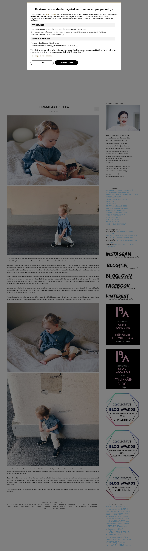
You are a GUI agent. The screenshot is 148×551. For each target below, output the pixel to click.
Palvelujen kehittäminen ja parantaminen (46, 35)
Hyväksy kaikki (66, 63)
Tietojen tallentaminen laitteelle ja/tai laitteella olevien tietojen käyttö (56, 29)
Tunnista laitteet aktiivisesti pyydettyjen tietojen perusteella (53, 46)
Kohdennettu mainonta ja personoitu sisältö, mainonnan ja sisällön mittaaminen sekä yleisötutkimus (68, 32)
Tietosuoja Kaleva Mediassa (41, 56)
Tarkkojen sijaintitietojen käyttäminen (45, 43)
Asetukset (42, 63)
